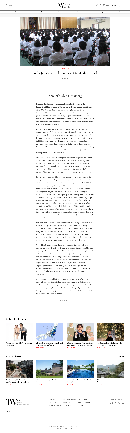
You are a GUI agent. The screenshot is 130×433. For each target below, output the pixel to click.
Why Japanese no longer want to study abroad (25, 15)
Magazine (102, 12)
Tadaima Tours (68, 405)
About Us (117, 12)
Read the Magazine (69, 400)
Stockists (66, 402)
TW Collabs (9, 384)
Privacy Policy (83, 400)
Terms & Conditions (84, 402)
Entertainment (72, 12)
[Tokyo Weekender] (18, 405)
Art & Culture (27, 12)
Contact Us (53, 402)
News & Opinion (65, 68)
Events (88, 12)
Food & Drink (42, 12)
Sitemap (80, 405)
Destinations (57, 12)
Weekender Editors (66, 76)
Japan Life (13, 12)
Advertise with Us (55, 405)
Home (8, 15)
